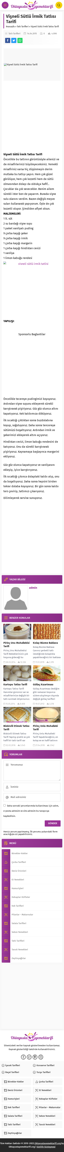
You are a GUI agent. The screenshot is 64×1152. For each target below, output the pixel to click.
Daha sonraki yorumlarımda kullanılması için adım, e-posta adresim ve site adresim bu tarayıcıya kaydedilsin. (31, 810)
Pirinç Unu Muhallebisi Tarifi (16, 644)
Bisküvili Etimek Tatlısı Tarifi (16, 727)
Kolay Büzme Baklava (45, 642)
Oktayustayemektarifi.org (47, 1143)
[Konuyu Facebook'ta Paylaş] (7, 40)
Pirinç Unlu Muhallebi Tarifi (45, 727)
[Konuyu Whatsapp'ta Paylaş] (20, 40)
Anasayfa (10, 26)
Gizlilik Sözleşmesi (46, 1146)
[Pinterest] (35, 1057)
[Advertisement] (32, 116)
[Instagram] (40, 1057)
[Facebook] (23, 1057)
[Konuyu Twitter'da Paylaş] (13, 40)
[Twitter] (29, 1057)
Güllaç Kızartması (43, 684)
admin (33, 588)
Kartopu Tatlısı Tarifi (15, 684)
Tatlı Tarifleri (23, 26)
